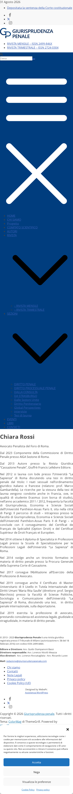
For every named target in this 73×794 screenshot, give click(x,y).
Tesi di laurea (23, 415)
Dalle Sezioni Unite (26, 400)
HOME (11, 216)
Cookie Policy (28, 789)
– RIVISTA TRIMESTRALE (29, 310)
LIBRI (10, 423)
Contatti (12, 671)
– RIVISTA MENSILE (26, 306)
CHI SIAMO (14, 220)
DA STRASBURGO (25, 396)
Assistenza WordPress (36, 692)
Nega (36, 772)
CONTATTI (13, 427)
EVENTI (11, 419)
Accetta (36, 762)
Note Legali (14, 675)
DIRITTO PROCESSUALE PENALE (35, 388)
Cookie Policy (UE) (19, 683)
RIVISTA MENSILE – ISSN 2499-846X (29, 44)
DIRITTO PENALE (25, 384)
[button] (67, 729)
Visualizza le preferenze (36, 782)
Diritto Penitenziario (27, 404)
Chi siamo (13, 667)
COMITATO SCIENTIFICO (22, 227)
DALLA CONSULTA (26, 392)
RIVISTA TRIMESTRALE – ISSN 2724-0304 (32, 48)
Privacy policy (43, 789)
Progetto (13, 223)
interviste (20, 411)
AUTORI (12, 231)
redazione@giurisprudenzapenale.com (26, 661)
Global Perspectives (27, 408)
